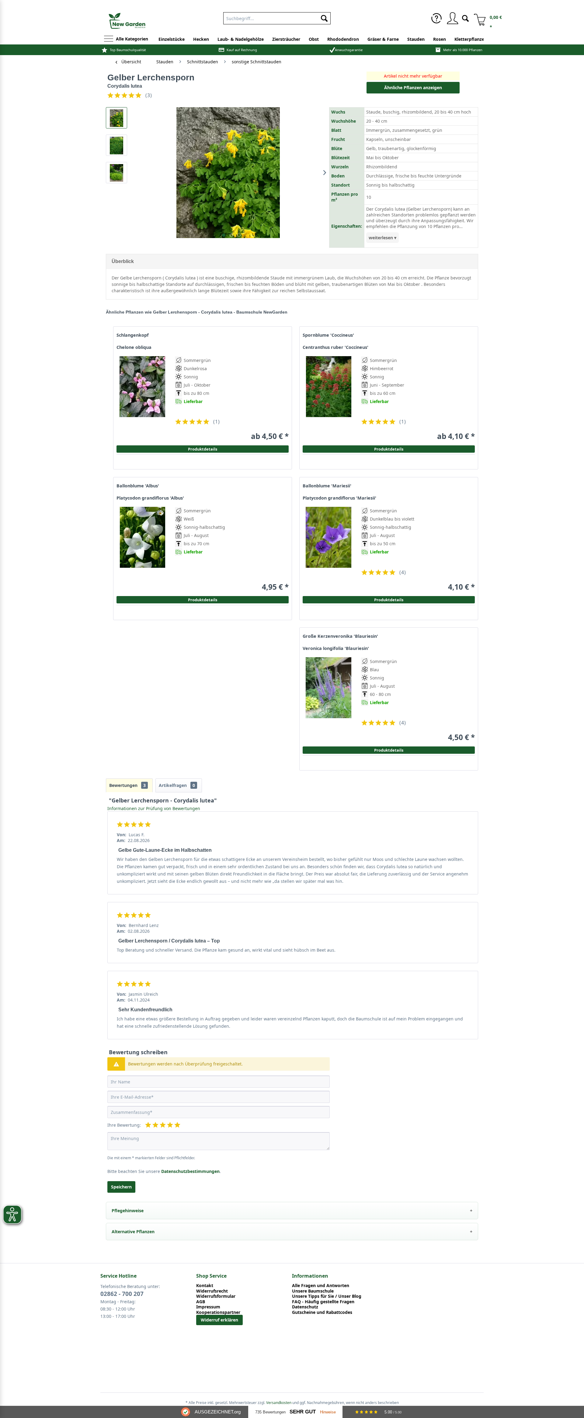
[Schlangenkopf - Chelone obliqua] (142, 398)
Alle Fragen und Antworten (320, 1285)
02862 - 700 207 (122, 1294)
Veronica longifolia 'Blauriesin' (336, 648)
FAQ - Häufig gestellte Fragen (323, 1301)
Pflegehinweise (128, 1210)
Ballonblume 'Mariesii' (327, 485)
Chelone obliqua (133, 347)
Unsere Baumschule (313, 1291)
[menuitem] (277, 17)
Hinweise (328, 1412)
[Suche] (465, 18)
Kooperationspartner (218, 1312)
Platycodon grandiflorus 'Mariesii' (339, 498)
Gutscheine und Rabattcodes (322, 1312)
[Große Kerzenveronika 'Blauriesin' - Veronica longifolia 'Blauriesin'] (328, 699)
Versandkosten (278, 1402)
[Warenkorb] (477, 18)
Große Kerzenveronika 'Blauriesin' (340, 636)
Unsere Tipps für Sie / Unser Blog (326, 1296)
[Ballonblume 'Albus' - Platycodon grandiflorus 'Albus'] (142, 549)
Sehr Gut (303, 1412)
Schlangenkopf (132, 335)
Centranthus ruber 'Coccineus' (335, 347)
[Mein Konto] (452, 18)
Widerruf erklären (219, 1320)
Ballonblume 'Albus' (137, 485)
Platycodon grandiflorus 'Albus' (150, 498)
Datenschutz (305, 1307)
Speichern (121, 1187)
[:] (382, 415)
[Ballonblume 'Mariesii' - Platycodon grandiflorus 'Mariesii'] (328, 549)
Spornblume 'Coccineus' (328, 335)
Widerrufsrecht (212, 1291)
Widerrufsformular (215, 1296)
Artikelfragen (177, 785)
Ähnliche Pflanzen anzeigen (413, 87)
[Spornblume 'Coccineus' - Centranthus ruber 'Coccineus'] (328, 398)
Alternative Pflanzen (133, 1231)
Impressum (208, 1307)
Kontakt (204, 1285)
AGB (200, 1301)
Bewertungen (127, 785)
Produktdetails (388, 449)
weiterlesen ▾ (382, 237)
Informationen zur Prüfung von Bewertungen (153, 808)
